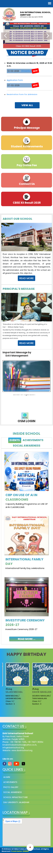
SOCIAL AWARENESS (12, 792)
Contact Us (26, 184)
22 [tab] (41, 693)
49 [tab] (3, 703)
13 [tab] (3, 693)
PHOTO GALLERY (10, 787)
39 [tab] (11, 700)
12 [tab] (49, 690)
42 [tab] (24, 700)
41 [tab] (20, 700)
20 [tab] (33, 693)
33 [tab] (37, 697)
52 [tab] (16, 703)
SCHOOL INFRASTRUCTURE (15, 797)
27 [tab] (11, 697)
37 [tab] (3, 700)
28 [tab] (16, 697)
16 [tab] (16, 693)
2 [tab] (13, 46)
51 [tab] (11, 703)
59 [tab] (45, 703)
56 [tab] (33, 703)
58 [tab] (41, 703)
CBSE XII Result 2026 (26, 203)
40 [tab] (16, 700)
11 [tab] (45, 690)
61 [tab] (22, 707)
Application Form (15, 73)
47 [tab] (45, 700)
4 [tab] (22, 46)
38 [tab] (7, 700)
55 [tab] (28, 703)
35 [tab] (45, 697)
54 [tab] (24, 703)
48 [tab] (49, 700)
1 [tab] (9, 46)
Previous (5, 35)
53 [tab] (20, 703)
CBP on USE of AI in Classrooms (21, 497)
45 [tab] (37, 700)
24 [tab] (49, 693)
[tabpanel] (26, 544)
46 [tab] (41, 700)
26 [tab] (7, 697)
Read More (26, 278)
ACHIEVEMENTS (10, 782)
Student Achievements (26, 146)
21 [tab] (37, 693)
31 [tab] (28, 697)
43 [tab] (28, 700)
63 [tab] (30, 707)
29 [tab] (20, 697)
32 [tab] (33, 697)
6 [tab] (30, 46)
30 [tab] (24, 697)
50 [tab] (7, 703)
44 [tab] (33, 700)
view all (27, 105)
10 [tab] (41, 690)
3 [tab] (18, 46)
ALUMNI (6, 777)
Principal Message (26, 128)
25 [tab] (3, 697)
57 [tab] (37, 703)
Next (48, 35)
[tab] (14, 440)
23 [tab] (45, 693)
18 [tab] (24, 693)
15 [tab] (11, 693)
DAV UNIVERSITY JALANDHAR (16, 802)
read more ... (26, 639)
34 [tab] (41, 697)
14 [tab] (7, 693)
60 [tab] (49, 703)
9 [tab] (43, 46)
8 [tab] (39, 46)
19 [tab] (28, 693)
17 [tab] (20, 693)
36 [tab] (49, 697)
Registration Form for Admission (22, 87)
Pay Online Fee (26, 165)
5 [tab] (26, 46)
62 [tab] (26, 707)
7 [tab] (35, 46)
